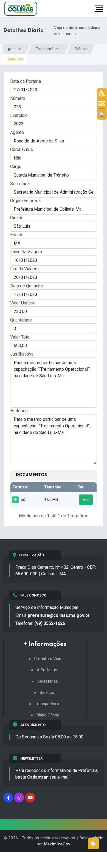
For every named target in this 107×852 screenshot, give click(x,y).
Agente (17, 132)
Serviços (47, 693)
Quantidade (21, 320)
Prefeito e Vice (47, 659)
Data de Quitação (26, 285)
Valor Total (20, 337)
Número (17, 98)
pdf (24, 499)
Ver (80, 487)
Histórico (19, 410)
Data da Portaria (25, 81)
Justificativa (21, 354)
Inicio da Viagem (26, 251)
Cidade (17, 217)
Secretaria (20, 183)
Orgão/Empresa (25, 200)
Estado (17, 234)
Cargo (15, 166)
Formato (21, 487)
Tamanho (52, 487)
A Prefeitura (47, 670)
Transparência (48, 49)
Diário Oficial (47, 715)
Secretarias (47, 681)
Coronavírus (21, 149)
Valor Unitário (23, 303)
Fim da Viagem (24, 268)
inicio (16, 49)
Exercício (19, 115)
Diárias (81, 49)
